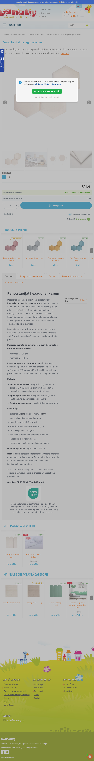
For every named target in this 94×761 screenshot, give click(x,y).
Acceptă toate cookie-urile (47, 91)
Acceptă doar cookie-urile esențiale (47, 97)
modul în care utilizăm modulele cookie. (47, 84)
